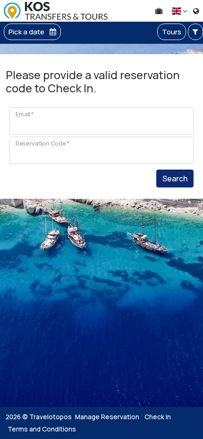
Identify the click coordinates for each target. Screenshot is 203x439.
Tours (171, 32)
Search (174, 178)
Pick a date (27, 31)
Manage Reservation (107, 417)
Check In (157, 417)
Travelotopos (50, 417)
